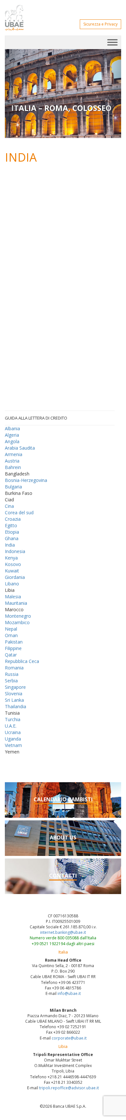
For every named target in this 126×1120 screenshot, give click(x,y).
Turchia (12, 719)
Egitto (11, 525)
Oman (11, 635)
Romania (14, 668)
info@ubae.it (69, 993)
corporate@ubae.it (69, 1038)
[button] (13, 93)
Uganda (13, 739)
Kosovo (13, 564)
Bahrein (13, 467)
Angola (12, 441)
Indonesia (15, 551)
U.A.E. (10, 726)
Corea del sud (19, 512)
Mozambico (17, 622)
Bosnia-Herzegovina (26, 480)
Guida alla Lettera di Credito (36, 418)
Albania (12, 428)
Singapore (15, 687)
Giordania (15, 577)
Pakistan (14, 642)
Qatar (11, 655)
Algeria (12, 435)
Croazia (13, 519)
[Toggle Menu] (112, 42)
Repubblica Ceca (22, 661)
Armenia (13, 454)
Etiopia (12, 532)
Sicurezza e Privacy (100, 24)
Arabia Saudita (20, 448)
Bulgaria (13, 487)
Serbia (11, 680)
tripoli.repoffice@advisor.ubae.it (69, 1088)
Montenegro (18, 616)
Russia (11, 674)
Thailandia (15, 706)
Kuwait (12, 571)
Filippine (13, 648)
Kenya (11, 558)
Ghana (11, 538)
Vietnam (13, 745)
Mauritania (16, 603)
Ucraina (13, 732)
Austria (12, 461)
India (10, 545)
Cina (9, 506)
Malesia (13, 596)
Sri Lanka (14, 700)
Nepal (11, 629)
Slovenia (13, 693)
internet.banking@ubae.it (63, 932)
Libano (12, 584)
